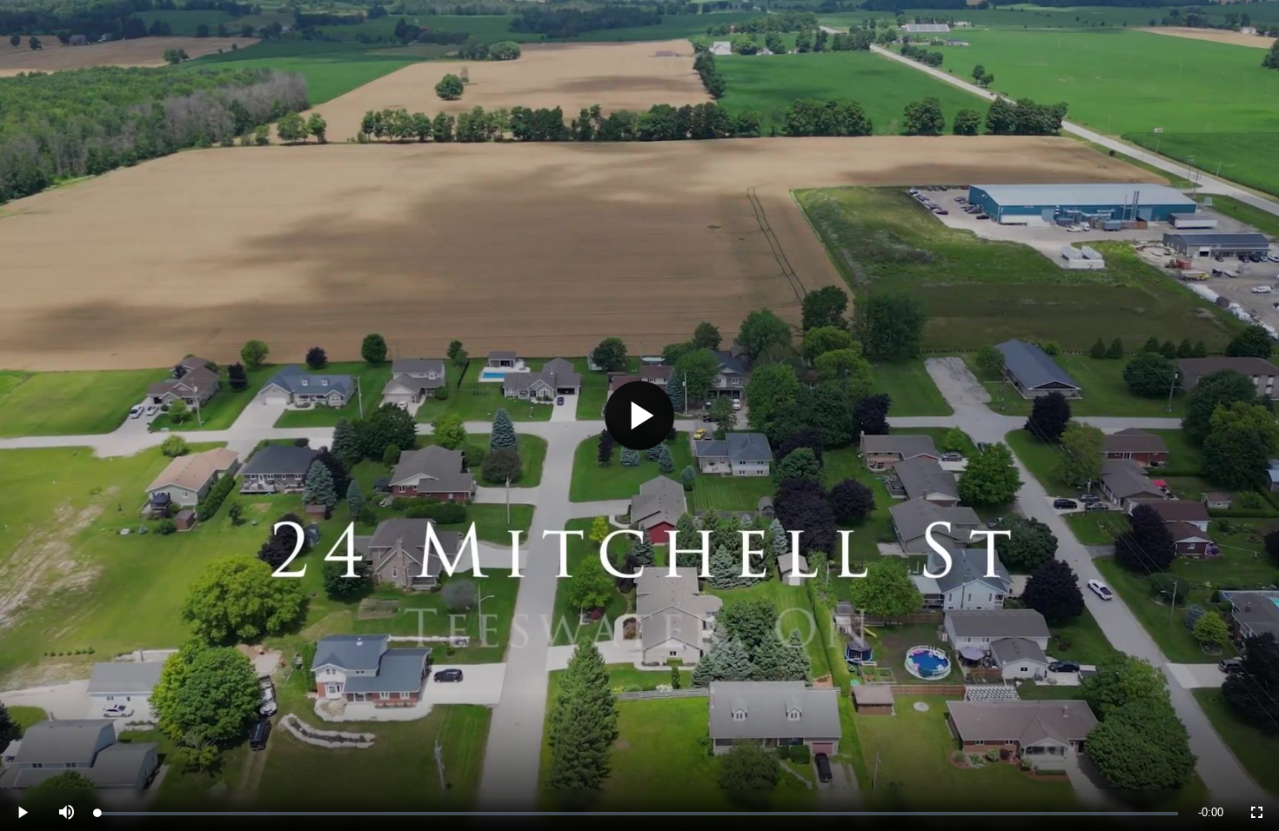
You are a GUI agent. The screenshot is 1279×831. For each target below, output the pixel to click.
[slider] (637, 813)
